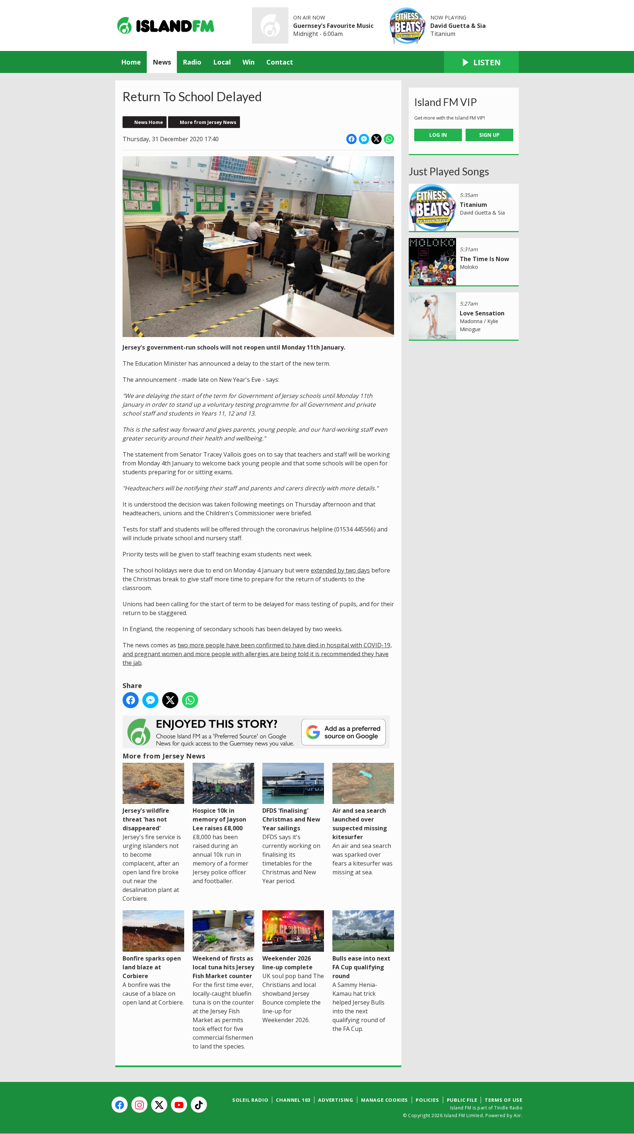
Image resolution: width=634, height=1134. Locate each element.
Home (131, 62)
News (162, 62)
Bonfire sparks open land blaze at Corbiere (152, 967)
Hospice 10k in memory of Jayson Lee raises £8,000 (219, 819)
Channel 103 (293, 1100)
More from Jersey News (208, 122)
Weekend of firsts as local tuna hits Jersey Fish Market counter (223, 967)
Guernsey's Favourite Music (333, 25)
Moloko (469, 266)
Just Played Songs (449, 171)
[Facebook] (120, 1105)
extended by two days (340, 570)
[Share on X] (376, 139)
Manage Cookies (384, 1100)
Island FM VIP (445, 102)
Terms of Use (503, 1100)
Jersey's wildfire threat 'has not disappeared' (146, 819)
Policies (427, 1100)
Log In (438, 134)
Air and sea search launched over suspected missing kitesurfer (359, 823)
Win (249, 62)
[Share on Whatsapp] (389, 139)
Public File (462, 1100)
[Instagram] (139, 1105)
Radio (192, 62)
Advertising (335, 1100)
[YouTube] (179, 1105)
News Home (148, 122)
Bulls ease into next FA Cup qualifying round (361, 967)
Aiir (517, 1115)
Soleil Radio (250, 1100)
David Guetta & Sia (458, 25)
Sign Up (489, 134)
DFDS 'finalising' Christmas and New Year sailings (291, 819)
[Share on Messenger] (364, 139)
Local (222, 62)
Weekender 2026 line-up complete (287, 962)
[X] (159, 1105)
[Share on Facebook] (351, 139)
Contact (279, 62)
